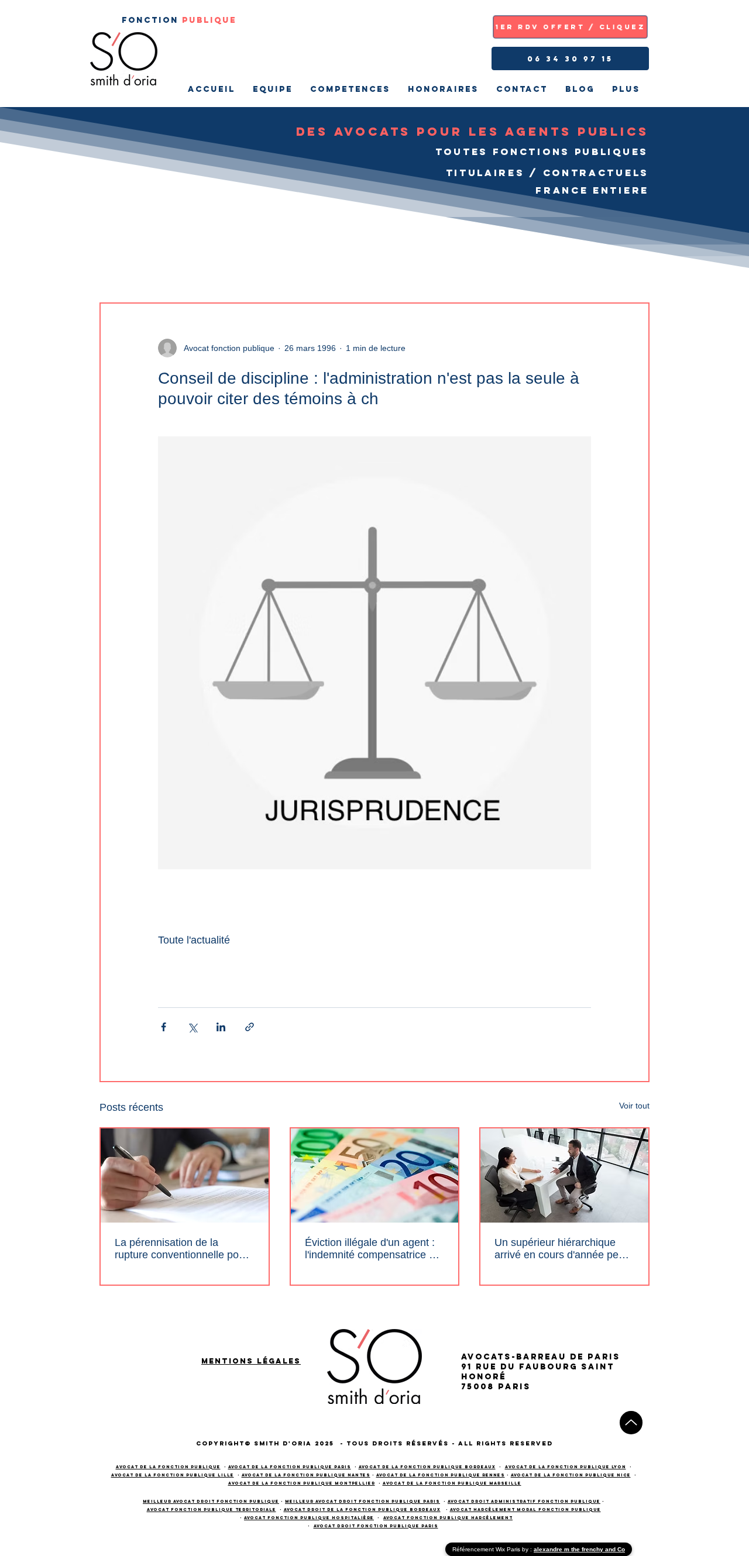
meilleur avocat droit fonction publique (211, 1501)
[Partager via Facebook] (163, 1026)
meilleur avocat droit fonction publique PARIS (362, 1501)
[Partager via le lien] (249, 1026)
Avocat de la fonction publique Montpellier (301, 1483)
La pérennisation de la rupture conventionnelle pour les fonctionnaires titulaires (181, 1249)
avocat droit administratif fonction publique (524, 1501)
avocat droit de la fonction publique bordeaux (362, 1509)
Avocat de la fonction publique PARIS (289, 1466)
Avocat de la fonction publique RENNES (440, 1475)
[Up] (631, 1422)
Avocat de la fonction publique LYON (565, 1466)
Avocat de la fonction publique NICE (571, 1475)
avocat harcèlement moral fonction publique (525, 1509)
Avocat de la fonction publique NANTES (306, 1475)
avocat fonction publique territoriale (211, 1509)
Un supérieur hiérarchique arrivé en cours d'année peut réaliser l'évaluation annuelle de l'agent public (560, 1249)
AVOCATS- (488, 1357)
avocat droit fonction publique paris (376, 1526)
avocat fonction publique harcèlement (448, 1517)
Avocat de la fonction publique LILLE (172, 1475)
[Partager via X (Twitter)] (192, 1026)
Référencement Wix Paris (487, 1549)
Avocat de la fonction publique (168, 1466)
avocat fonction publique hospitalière (309, 1517)
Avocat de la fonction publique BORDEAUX (427, 1466)
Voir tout (634, 1105)
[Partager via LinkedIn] (220, 1026)
